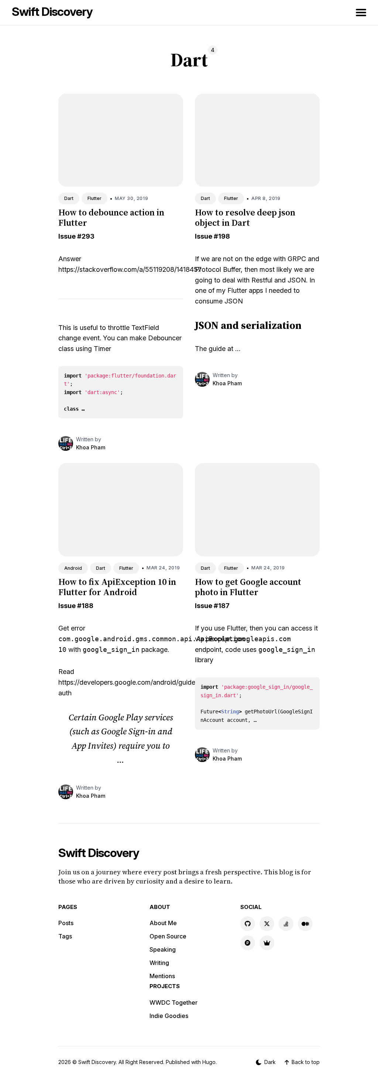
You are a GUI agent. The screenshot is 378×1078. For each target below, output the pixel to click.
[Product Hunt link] (247, 942)
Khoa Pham (90, 447)
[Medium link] (305, 923)
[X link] (267, 923)
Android (73, 568)
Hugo (209, 1062)
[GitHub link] (247, 923)
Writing (159, 962)
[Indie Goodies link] (267, 942)
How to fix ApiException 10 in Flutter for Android (117, 587)
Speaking (163, 949)
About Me (163, 923)
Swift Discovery (52, 11)
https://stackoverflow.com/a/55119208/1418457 (130, 269)
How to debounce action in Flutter (111, 217)
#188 (85, 606)
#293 (85, 236)
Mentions (162, 976)
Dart (68, 198)
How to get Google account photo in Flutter (248, 587)
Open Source (168, 936)
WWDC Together (173, 1002)
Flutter (94, 198)
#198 (222, 236)
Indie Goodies (169, 1015)
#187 (222, 606)
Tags (65, 936)
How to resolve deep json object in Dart (245, 217)
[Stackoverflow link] (286, 923)
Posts (65, 923)
